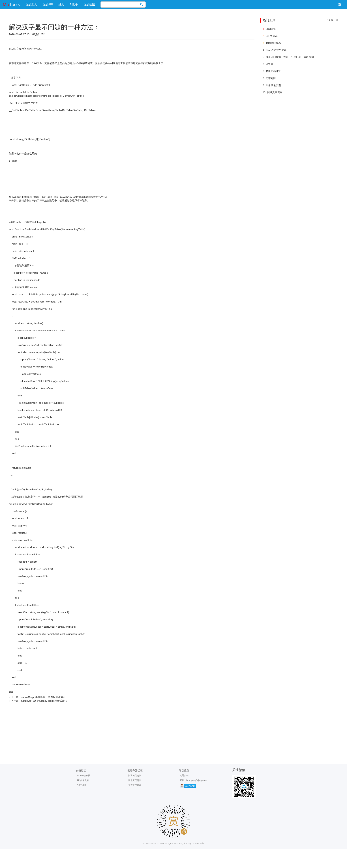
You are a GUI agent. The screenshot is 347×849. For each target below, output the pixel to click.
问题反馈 (184, 775)
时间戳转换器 (273, 43)
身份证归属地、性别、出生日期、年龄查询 (290, 57)
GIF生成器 (272, 35)
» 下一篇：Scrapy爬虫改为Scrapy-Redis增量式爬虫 (38, 700)
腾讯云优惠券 (134, 780)
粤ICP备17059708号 (193, 843)
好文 (61, 4)
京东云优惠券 (134, 785)
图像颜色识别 (273, 85)
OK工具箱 (81, 785)
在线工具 (31, 4)
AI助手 (74, 4)
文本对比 (271, 78)
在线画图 (89, 4)
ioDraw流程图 (83, 775)
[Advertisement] (173, 729)
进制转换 (271, 28)
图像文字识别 (274, 92)
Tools (11, 4)
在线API (47, 4)
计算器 (269, 64)
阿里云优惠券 (134, 775)
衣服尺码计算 (273, 71)
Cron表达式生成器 (276, 50)
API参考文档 (83, 780)
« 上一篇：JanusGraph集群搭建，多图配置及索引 (37, 697)
